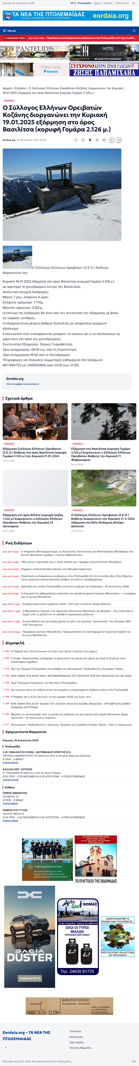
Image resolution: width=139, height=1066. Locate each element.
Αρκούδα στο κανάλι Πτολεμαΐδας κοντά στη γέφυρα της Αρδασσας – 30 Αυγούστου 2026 (91, 38)
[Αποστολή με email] (104, 140)
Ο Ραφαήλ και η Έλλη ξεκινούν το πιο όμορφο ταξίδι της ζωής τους (51, 696)
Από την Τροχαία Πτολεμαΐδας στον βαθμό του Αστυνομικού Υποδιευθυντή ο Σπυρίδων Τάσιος (67, 668)
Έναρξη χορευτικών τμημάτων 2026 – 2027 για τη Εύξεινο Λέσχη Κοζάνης (67, 603)
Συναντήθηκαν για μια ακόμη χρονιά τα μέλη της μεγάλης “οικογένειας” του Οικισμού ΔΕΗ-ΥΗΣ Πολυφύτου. (77, 623)
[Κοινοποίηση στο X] (83, 140)
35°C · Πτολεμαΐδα (80, 3)
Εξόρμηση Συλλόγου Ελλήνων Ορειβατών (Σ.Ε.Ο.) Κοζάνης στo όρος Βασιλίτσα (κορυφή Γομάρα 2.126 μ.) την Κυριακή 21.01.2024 (34, 452)
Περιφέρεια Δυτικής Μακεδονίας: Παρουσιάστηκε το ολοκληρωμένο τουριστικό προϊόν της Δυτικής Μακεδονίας (77, 633)
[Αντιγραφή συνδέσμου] (111, 140)
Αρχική (97, 3)
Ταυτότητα (75, 1031)
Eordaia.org (15, 379)
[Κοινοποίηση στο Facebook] (76, 140)
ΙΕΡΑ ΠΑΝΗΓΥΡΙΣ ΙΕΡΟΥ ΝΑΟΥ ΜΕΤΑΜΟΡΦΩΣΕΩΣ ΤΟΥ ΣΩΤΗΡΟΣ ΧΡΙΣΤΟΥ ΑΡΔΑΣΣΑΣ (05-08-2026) (71, 675)
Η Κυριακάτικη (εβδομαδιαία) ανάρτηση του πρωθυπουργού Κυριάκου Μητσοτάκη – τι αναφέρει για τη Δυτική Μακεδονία (78, 595)
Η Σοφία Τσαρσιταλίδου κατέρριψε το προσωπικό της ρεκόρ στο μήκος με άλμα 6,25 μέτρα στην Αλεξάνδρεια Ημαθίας (68, 660)
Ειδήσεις (108, 3)
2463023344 (11, 780)
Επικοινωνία (122, 3)
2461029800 (10, 803)
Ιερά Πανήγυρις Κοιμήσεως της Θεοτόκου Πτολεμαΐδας (44, 682)
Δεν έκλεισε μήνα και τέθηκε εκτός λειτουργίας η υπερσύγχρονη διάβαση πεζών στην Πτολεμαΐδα (69, 689)
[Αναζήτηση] (134, 30)
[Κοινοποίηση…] (118, 140)
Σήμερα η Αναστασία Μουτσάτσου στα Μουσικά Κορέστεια (56, 569)
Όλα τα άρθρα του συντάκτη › (22, 384)
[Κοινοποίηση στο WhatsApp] (97, 140)
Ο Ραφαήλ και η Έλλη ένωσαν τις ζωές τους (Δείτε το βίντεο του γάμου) (54, 651)
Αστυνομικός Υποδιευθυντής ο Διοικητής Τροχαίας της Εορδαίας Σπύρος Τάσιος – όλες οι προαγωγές (71, 724)
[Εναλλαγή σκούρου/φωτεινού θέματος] (133, 3)
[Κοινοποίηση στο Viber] (90, 140)
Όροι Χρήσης (77, 1042)
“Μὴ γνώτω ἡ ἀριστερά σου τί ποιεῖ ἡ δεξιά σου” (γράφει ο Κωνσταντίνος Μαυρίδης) (71, 561)
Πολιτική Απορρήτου (81, 1047)
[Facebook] (6, 1047)
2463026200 (11, 762)
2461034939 (10, 820)
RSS (134, 1061)
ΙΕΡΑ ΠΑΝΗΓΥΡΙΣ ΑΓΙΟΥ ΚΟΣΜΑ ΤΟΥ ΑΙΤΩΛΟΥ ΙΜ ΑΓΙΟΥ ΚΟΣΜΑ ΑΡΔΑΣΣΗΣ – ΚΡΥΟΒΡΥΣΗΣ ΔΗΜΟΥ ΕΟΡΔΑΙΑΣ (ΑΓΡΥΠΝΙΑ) (71, 705)
